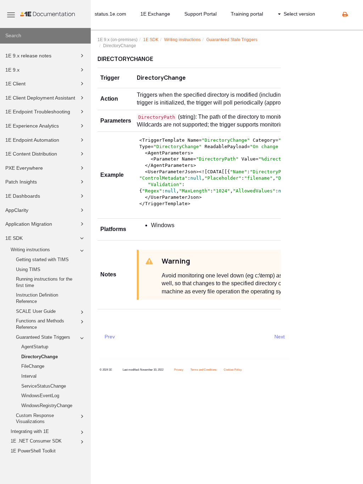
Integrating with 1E (30, 431)
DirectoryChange (39, 356)
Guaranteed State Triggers (43, 337)
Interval (29, 376)
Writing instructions (30, 249)
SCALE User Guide (36, 311)
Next (279, 336)
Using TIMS (28, 269)
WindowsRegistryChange (46, 405)
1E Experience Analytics (32, 126)
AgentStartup (34, 346)
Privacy (178, 369)
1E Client (15, 83)
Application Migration (28, 224)
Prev (110, 336)
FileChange (32, 366)
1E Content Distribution (31, 154)
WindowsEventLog (40, 395)
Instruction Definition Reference (37, 298)
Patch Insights (21, 182)
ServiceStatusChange (43, 386)
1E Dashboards (22, 196)
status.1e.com (110, 14)
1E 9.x (12, 70)
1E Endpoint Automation (32, 140)
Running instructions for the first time (44, 282)
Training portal (247, 14)
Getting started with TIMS (42, 259)
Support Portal (200, 14)
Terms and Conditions (203, 369)
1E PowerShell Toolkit (33, 451)
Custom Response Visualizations (35, 418)
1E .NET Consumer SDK (36, 441)
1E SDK (14, 238)
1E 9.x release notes (28, 55)
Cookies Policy (233, 369)
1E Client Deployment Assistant (40, 98)
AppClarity (16, 210)
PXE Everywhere (24, 168)
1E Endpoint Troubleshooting (37, 111)
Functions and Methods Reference (40, 324)
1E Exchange (155, 14)
